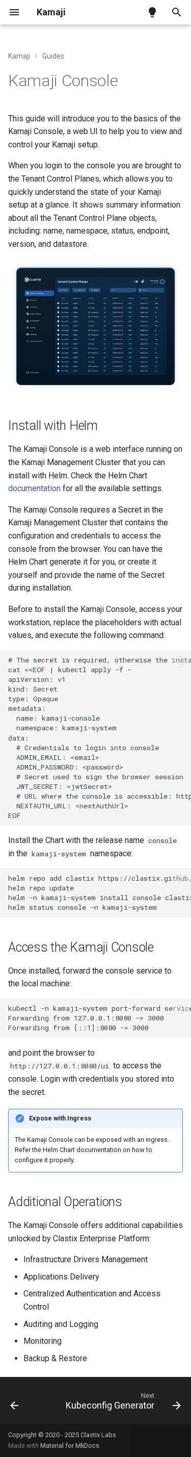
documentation (34, 488)
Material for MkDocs (69, 1445)
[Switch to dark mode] (152, 12)
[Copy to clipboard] (181, 660)
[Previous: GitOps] (14, 1403)
